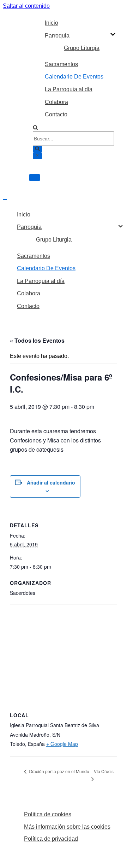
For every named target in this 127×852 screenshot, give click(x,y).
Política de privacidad (51, 839)
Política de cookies (47, 814)
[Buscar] (35, 128)
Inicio (51, 23)
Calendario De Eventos (74, 77)
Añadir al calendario (51, 482)
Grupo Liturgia (81, 48)
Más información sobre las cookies (67, 827)
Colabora (56, 102)
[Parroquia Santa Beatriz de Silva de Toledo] (16, 95)
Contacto (56, 114)
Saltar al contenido (26, 6)
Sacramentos (61, 64)
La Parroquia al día (68, 89)
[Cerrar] (37, 155)
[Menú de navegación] (34, 177)
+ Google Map (62, 743)
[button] (113, 35)
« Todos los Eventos (37, 340)
